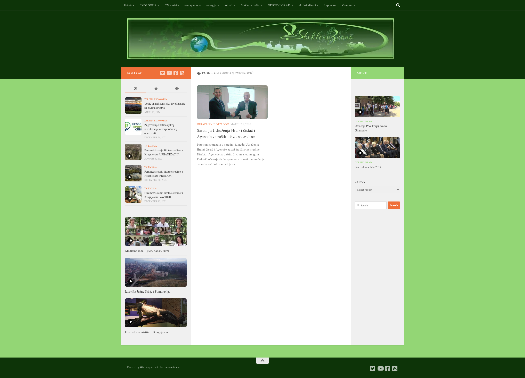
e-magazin (191, 5)
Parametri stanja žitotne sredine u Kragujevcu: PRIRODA (163, 174)
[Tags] (176, 89)
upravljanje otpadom (213, 124)
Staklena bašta (250, 5)
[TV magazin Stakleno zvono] (169, 72)
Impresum (330, 5)
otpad (228, 5)
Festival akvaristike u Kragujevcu (146, 332)
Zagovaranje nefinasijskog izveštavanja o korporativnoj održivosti (160, 129)
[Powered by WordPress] (141, 367)
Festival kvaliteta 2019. (368, 167)
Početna (129, 5)
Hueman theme (171, 367)
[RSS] (182, 72)
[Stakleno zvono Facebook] (175, 72)
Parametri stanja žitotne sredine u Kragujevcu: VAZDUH (163, 195)
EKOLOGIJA (148, 5)
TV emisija (172, 5)
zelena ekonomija (155, 99)
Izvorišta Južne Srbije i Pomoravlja (147, 291)
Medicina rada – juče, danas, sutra (147, 250)
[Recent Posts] (135, 89)
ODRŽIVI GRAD (279, 5)
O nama (347, 5)
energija (212, 5)
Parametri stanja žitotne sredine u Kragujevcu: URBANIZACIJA (163, 152)
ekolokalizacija (308, 5)
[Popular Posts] (156, 89)
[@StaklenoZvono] (162, 72)
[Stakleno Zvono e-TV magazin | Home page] (260, 38)
